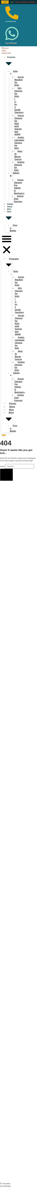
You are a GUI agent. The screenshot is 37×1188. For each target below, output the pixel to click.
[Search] (6, 475)
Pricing (10, 204)
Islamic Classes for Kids (19, 166)
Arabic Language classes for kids (19, 142)
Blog (9, 209)
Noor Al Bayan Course (18, 155)
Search (2, 466)
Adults (16, 173)
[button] (7, 245)
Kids (15, 71)
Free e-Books (13, 228)
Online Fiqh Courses (19, 199)
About (9, 206)
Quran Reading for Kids (19, 81)
